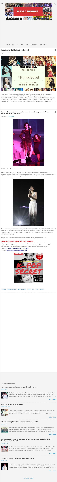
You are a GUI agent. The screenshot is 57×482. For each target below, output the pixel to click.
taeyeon (42, 289)
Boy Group (34, 44)
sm (33, 289)
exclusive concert (12, 289)
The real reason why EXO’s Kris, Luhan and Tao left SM (17, 458)
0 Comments (11, 116)
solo (37, 289)
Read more (52, 399)
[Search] (55, 4)
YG (17, 44)
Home (8, 44)
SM (13, 44)
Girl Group (43, 44)
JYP (22, 44)
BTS (27, 44)
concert (4, 289)
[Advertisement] (26, 31)
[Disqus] (28, 312)
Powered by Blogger (28, 478)
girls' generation (22, 289)
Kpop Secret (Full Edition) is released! (15, 50)
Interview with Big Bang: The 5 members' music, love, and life (19, 422)
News (29, 289)
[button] (55, 50)
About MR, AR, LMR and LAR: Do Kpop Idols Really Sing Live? (19, 387)
